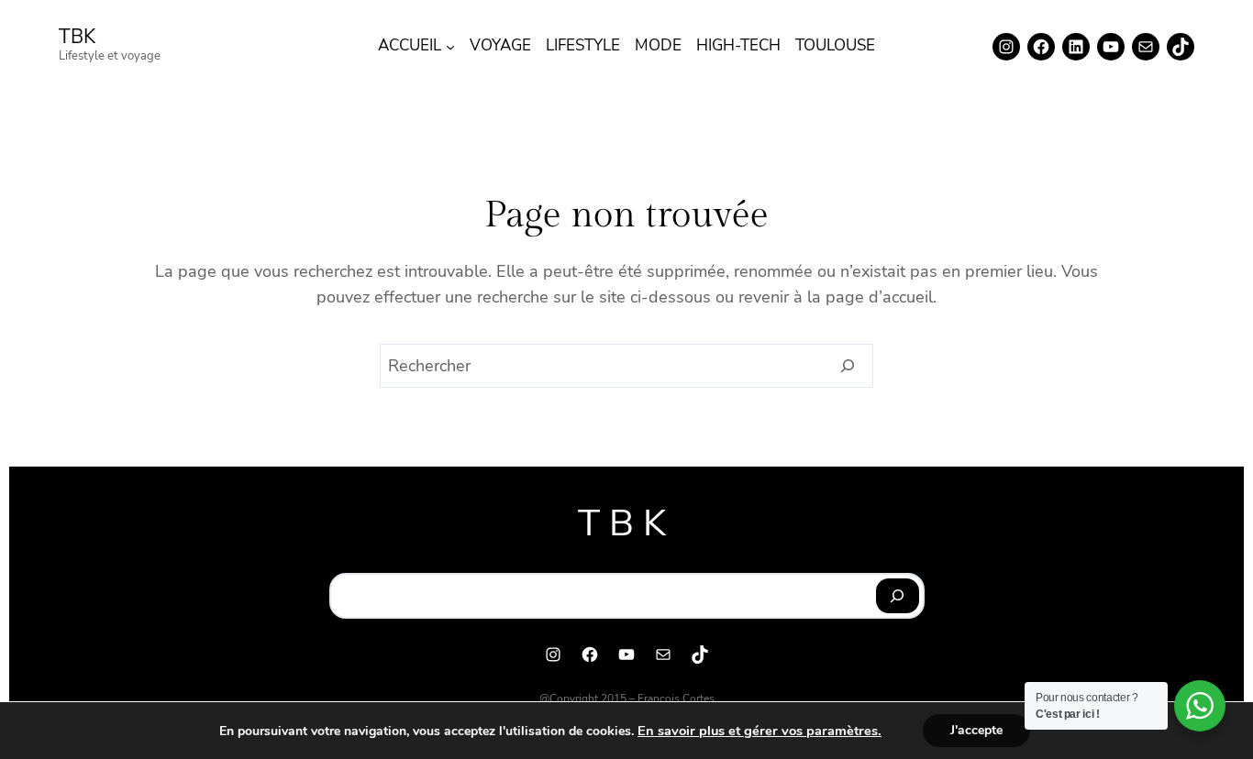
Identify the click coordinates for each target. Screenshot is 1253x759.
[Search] (848, 365)
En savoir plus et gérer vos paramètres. (760, 730)
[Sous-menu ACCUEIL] (450, 46)
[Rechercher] (897, 595)
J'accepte (976, 730)
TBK (77, 37)
